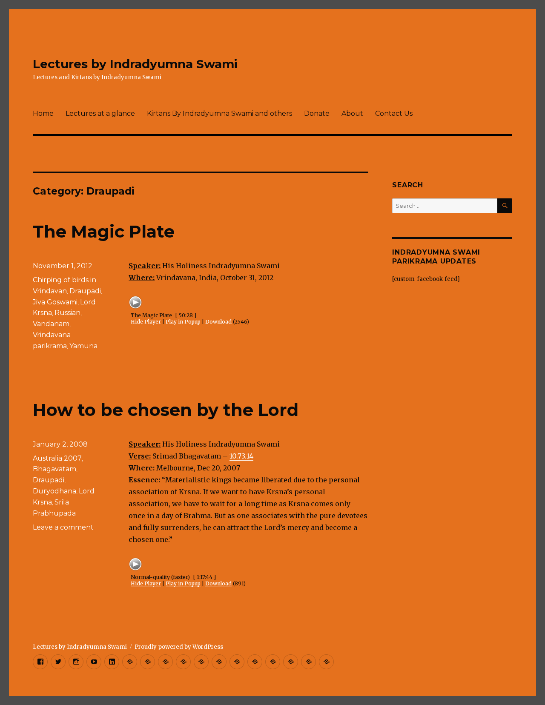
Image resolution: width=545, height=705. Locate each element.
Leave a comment (63, 527)
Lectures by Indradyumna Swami (135, 64)
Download (218, 321)
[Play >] (135, 302)
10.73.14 (241, 456)
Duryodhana (54, 491)
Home (43, 113)
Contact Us (394, 113)
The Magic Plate (104, 231)
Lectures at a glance (100, 113)
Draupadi (85, 291)
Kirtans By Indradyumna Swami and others (219, 113)
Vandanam (51, 324)
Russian (67, 313)
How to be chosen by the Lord (165, 409)
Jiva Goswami (55, 302)
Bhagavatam (54, 469)
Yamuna (83, 346)
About (352, 113)
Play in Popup (183, 321)
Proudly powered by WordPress (179, 647)
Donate (317, 113)
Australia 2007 (57, 458)
